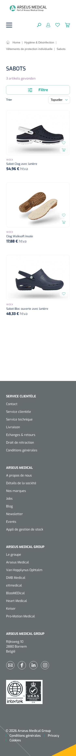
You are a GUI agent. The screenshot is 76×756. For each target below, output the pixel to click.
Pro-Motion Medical (20, 616)
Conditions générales (21, 450)
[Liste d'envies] (55, 24)
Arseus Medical (17, 562)
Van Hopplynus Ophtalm (24, 570)
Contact (11, 404)
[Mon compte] (45, 24)
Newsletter (14, 514)
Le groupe (13, 554)
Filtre (42, 89)
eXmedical (14, 585)
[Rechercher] (39, 24)
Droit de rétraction (20, 442)
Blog (9, 506)
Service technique (19, 419)
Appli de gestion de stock (24, 529)
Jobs (9, 498)
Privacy (53, 735)
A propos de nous (19, 475)
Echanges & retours (20, 435)
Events (11, 522)
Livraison (13, 427)
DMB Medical (15, 578)
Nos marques (16, 491)
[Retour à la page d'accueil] (28, 8)
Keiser (11, 608)
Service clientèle (18, 412)
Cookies (15, 740)
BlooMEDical (15, 593)
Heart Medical (16, 601)
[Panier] (65, 24)
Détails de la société (21, 483)
